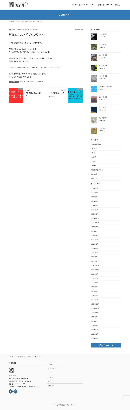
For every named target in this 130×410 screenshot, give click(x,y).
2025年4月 (94, 248)
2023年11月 (95, 308)
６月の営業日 (103, 55)
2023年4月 (94, 338)
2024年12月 (95, 261)
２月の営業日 (103, 107)
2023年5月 (94, 334)
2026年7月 (94, 192)
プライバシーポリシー (33, 356)
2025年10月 (95, 227)
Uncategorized (96, 144)
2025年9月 (94, 231)
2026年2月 (94, 210)
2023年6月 (94, 330)
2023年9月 (94, 317)
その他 (93, 165)
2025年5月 (94, 244)
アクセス (51, 381)
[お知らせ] (16, 95)
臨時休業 (40, 81)
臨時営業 (94, 178)
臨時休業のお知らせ (105, 86)
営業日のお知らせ (31, 81)
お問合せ (20, 356)
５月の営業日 (103, 65)
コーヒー (94, 153)
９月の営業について (56, 93)
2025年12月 (95, 218)
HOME (12, 356)
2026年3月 (94, 205)
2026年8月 (94, 188)
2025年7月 (94, 235)
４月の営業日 (103, 76)
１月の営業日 (103, 118)
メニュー (51, 373)
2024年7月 (94, 282)
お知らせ (78, 29)
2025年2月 (94, 252)
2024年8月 (94, 278)
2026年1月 (94, 214)
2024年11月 (95, 265)
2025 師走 (102, 128)
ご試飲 (93, 161)
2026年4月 (94, 201)
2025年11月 (95, 222)
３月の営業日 (103, 97)
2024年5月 (94, 287)
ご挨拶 (93, 157)
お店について (52, 368)
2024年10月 (95, 270)
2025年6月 (94, 240)
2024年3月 (94, 295)
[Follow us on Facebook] (11, 391)
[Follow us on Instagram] (15, 391)
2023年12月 (95, 304)
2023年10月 (95, 312)
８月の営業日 (103, 34)
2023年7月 (94, 325)
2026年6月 (94, 197)
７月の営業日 (103, 45)
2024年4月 (94, 291)
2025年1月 (94, 257)
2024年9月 (94, 274)
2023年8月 (94, 321)
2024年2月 (94, 300)
